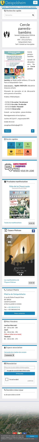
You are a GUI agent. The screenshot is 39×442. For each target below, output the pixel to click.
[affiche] (14, 65)
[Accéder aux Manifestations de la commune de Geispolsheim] (20, 151)
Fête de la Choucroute (19, 186)
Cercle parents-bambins (28, 7)
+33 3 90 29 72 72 (14, 307)
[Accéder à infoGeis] (28, 144)
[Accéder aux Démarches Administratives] (11, 144)
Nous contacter (19, 313)
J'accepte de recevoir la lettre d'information (18, 370)
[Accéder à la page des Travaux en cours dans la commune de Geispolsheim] (28, 151)
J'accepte (32, 436)
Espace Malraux (14, 230)
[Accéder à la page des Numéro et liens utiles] (20, 144)
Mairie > (4, 7)
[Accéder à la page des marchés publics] (11, 151)
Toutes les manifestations (13, 223)
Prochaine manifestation (17, 181)
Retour (7, 131)
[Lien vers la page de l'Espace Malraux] (19, 255)
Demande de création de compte (15, 352)
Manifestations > (13, 7)
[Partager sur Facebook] (32, 131)
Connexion (8, 355)
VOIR (31, 223)
